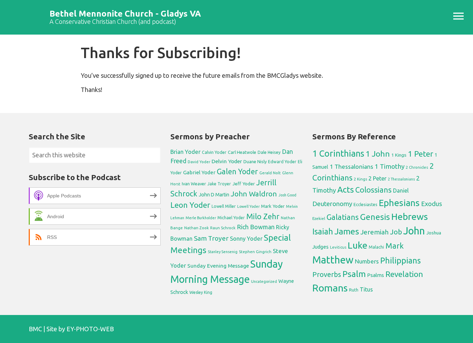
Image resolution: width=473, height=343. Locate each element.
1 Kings (399, 155)
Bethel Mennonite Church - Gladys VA (125, 13)
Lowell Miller (224, 206)
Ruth (353, 290)
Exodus (431, 203)
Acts (345, 189)
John (414, 231)
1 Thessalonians (351, 166)
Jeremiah (374, 232)
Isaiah (322, 231)
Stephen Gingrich (255, 251)
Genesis (375, 217)
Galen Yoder (237, 171)
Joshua (433, 232)
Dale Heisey (269, 152)
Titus (366, 289)
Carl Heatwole (242, 152)
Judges (320, 247)
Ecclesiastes (365, 204)
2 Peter (377, 178)
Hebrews (409, 216)
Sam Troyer (211, 238)
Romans (330, 287)
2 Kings (360, 179)
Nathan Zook (196, 227)
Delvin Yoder (227, 161)
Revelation (404, 274)
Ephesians (399, 203)
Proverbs (326, 274)
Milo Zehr (262, 216)
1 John (378, 153)
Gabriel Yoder (199, 172)
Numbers (367, 261)
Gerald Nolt (270, 172)
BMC (35, 328)
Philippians (400, 260)
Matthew (333, 260)
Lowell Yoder (248, 206)
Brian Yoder (185, 152)
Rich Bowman (256, 226)
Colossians (373, 190)
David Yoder (199, 161)
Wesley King (200, 292)
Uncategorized (264, 281)
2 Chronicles (417, 167)
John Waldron (254, 194)
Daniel (401, 190)
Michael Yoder (231, 217)
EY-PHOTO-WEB (90, 328)
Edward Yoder (282, 161)
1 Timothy (389, 166)
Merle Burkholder (201, 218)
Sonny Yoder (246, 238)
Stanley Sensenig (223, 252)
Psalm (354, 274)
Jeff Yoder (243, 183)
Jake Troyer (219, 184)
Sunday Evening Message (218, 266)
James (346, 231)
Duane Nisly (255, 161)
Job (396, 232)
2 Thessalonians (401, 179)
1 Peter (420, 153)
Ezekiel (318, 218)
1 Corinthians (338, 153)
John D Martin (214, 194)
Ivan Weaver (194, 183)
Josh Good (287, 195)
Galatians (343, 217)
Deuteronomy (332, 203)
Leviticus (338, 247)
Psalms (375, 275)
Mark (394, 245)
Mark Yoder (273, 206)
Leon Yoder (190, 205)
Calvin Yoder (214, 152)
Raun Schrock (222, 227)
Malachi (376, 247)
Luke (357, 245)
